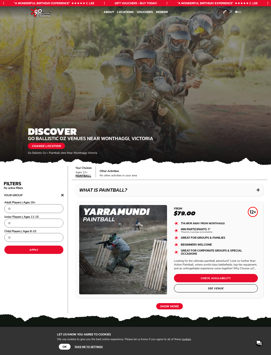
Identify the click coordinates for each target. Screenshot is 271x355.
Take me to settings (88, 347)
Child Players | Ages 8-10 (20, 231)
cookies (186, 339)
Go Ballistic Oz (37, 153)
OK (65, 346)
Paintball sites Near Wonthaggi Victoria (73, 153)
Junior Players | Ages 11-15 (21, 217)
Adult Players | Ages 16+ (20, 202)
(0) (239, 12)
